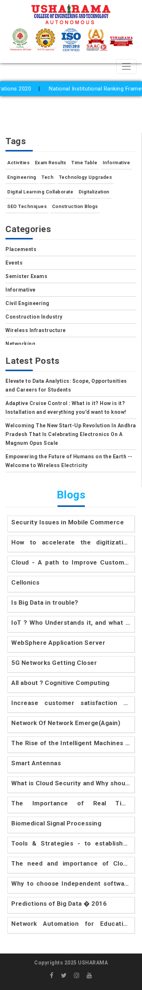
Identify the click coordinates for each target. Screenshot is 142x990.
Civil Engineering (27, 303)
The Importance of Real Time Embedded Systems (71, 804)
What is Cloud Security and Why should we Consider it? (71, 783)
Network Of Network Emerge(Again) (65, 723)
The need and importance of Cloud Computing (71, 864)
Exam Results (50, 162)
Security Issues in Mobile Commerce (67, 522)
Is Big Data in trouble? (44, 602)
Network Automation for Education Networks (71, 924)
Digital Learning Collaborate (40, 191)
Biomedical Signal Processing (56, 823)
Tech (48, 177)
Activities (18, 162)
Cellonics (25, 582)
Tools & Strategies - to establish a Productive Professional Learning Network (71, 844)
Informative (116, 162)
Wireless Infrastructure (35, 330)
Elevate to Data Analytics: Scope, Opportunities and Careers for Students (66, 385)
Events (14, 263)
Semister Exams (26, 276)
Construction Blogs (75, 206)
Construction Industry (34, 317)
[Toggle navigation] (126, 66)
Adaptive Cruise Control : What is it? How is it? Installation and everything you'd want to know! (65, 407)
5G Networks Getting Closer (54, 662)
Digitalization (94, 191)
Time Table (84, 162)
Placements (20, 249)
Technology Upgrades (85, 177)
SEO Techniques (27, 206)
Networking (20, 344)
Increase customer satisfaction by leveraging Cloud (71, 703)
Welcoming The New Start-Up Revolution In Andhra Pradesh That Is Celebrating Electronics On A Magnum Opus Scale (70, 434)
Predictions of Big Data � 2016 (59, 903)
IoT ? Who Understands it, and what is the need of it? (71, 623)
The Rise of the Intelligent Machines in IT (71, 743)
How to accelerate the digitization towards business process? (71, 543)
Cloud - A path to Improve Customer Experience (71, 563)
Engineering (21, 177)
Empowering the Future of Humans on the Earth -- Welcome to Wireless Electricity (69, 461)
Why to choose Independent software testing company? (71, 884)
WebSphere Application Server (58, 642)
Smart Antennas (36, 763)
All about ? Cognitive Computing (60, 682)
